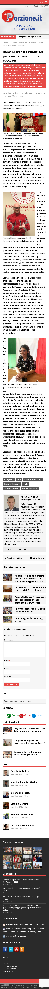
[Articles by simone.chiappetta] (6, 796)
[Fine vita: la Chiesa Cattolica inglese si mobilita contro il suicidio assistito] (37, 860)
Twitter (36, 6)
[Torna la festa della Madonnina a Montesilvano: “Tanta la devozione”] (7, 868)
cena (19, 479)
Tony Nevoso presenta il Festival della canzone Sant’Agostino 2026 (24, 731)
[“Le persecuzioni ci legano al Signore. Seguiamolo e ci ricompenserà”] (7, 860)
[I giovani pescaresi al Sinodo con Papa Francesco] (7, 612)
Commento (8, 640)
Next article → (37, 558)
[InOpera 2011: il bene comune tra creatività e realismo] (7, 591)
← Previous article (13, 558)
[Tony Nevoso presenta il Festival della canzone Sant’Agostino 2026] (7, 731)
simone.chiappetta (21, 793)
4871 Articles (35, 499)
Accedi (5, 963)
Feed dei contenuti (10, 966)
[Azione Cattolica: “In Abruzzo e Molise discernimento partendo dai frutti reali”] (7, 600)
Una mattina (20, 936)
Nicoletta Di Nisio (11, 488)
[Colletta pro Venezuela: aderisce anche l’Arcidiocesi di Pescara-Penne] (27, 860)
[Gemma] (4, 936)
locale (25, 484)
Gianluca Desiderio (11, 484)
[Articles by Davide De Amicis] (6, 775)
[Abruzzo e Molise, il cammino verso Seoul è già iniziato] (7, 756)
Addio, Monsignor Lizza (34, 924)
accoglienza (9, 479)
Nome (6, 661)
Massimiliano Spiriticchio (24, 782)
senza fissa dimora (29, 488)
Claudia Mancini (19, 803)
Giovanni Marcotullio (22, 814)
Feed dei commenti (10, 969)
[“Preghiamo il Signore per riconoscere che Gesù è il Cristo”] (7, 745)
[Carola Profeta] (4, 929)
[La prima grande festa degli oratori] (7, 622)
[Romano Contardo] (4, 924)
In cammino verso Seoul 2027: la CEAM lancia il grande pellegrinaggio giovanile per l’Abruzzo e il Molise (22, 907)
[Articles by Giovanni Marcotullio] (6, 818)
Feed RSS (44, 6)
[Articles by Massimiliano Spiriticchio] (6, 785)
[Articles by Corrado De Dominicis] (6, 829)
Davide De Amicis (36, 93)
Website (22, 549)
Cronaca (7, 96)
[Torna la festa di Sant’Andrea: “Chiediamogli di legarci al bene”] (17, 868)
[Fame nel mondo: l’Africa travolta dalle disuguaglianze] (27, 868)
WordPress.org (9, 972)
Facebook (28, 6)
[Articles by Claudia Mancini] (6, 807)
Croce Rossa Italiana (32, 479)
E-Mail (6, 668)
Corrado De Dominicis (22, 825)
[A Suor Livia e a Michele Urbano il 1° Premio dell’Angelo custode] (37, 868)
